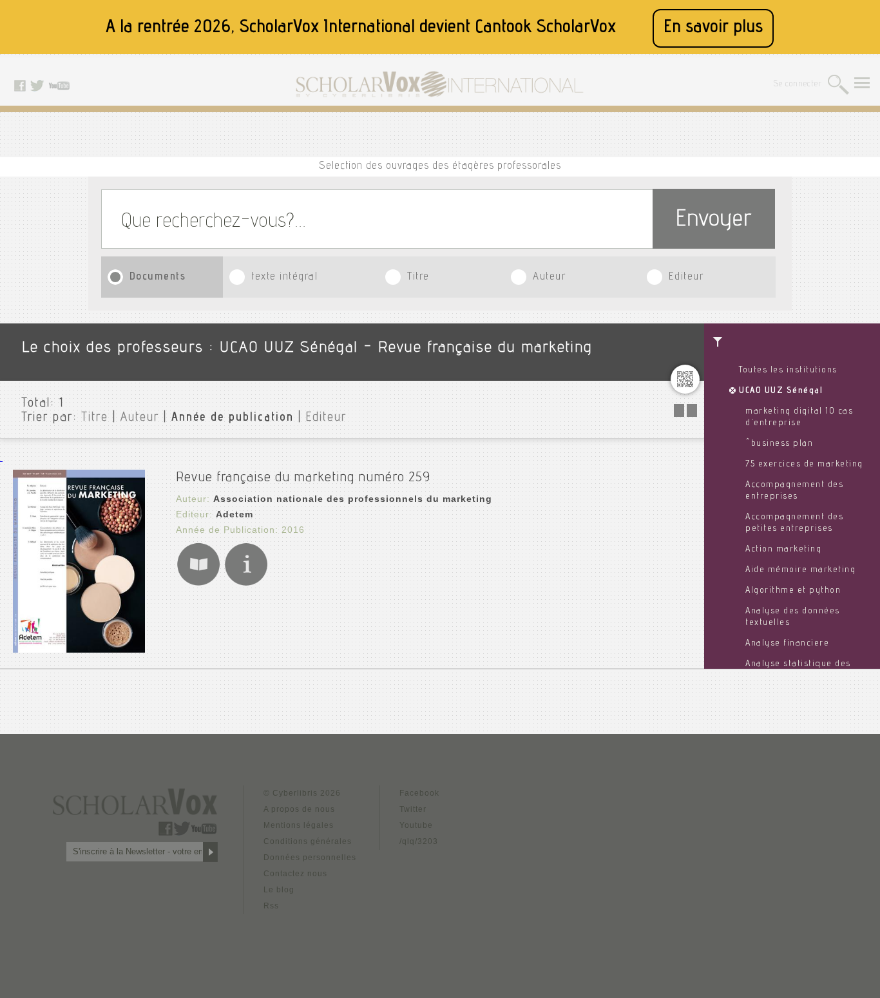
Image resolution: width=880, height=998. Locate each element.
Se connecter (798, 85)
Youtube (416, 825)
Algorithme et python (793, 590)
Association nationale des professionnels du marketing (352, 499)
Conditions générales (307, 841)
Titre (418, 277)
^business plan (779, 443)
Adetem (234, 514)
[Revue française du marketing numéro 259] (79, 649)
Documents (157, 277)
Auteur (549, 277)
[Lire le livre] (198, 583)
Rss (271, 905)
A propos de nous (299, 809)
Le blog (278, 889)
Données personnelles (309, 857)
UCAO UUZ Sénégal (781, 391)
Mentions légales (298, 825)
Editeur (686, 277)
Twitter (412, 809)
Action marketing (783, 549)
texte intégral (284, 277)
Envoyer (714, 220)
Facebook (419, 793)
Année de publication (232, 418)
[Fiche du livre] (246, 583)
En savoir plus (713, 28)
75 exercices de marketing (804, 464)
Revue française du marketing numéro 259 (303, 478)
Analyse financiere (787, 643)
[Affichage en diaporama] (687, 413)
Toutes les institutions (788, 370)
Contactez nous (295, 873)
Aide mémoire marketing (800, 570)
